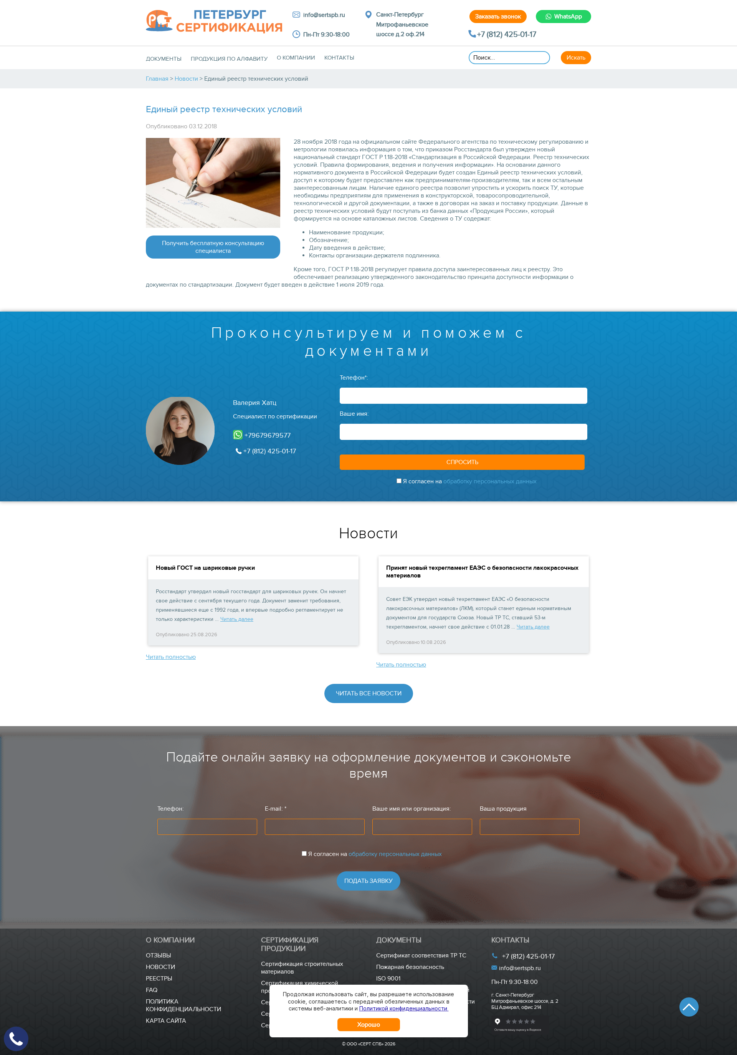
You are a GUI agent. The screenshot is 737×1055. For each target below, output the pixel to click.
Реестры (159, 978)
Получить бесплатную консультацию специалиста (213, 247)
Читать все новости (369, 693)
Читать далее (236, 619)
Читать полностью (171, 657)
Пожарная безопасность (410, 967)
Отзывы (158, 955)
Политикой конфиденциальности (404, 1008)
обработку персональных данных (490, 481)
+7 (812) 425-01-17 (506, 34)
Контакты (339, 57)
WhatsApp (568, 16)
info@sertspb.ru (519, 968)
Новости (160, 967)
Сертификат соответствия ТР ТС (421, 955)
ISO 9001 (388, 978)
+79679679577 (267, 435)
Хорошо (368, 1024)
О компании (296, 57)
